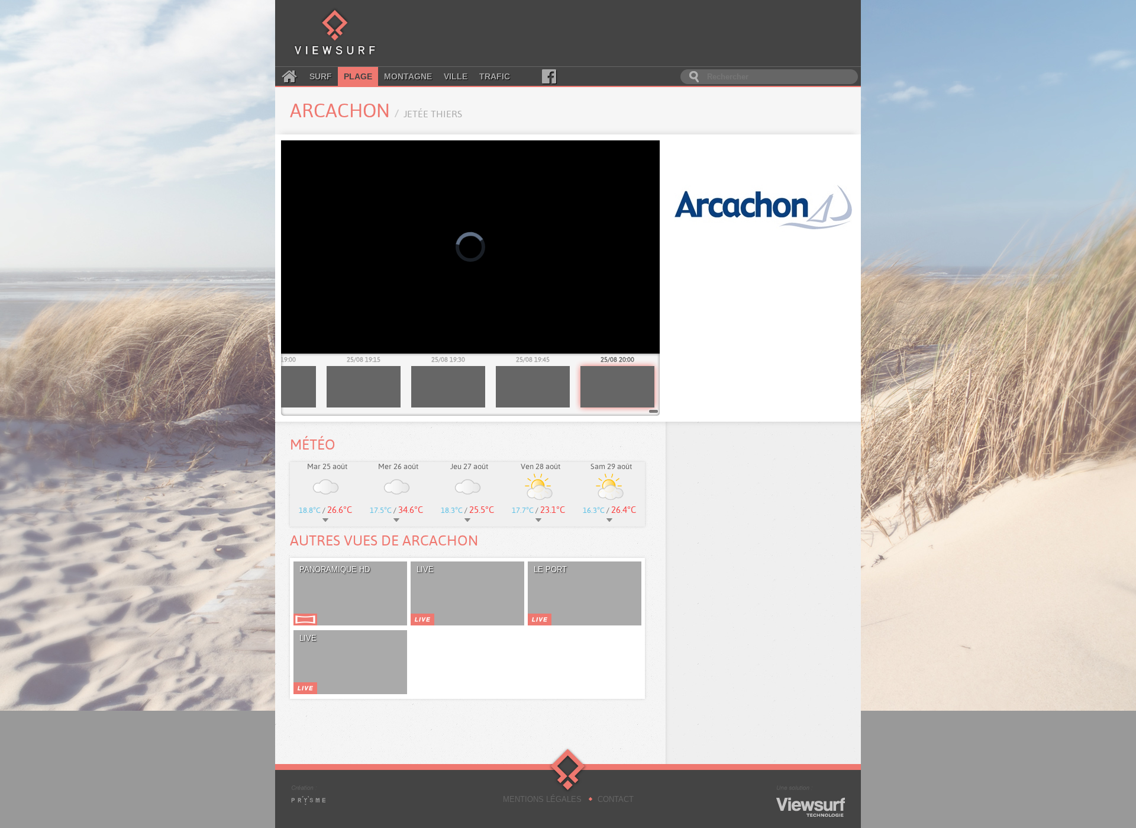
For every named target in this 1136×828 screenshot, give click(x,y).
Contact (616, 799)
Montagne (408, 76)
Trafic (494, 76)
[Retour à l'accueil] (335, 33)
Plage (358, 76)
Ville (455, 76)
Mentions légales (542, 799)
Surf (320, 76)
